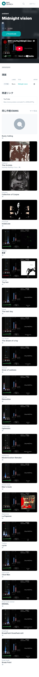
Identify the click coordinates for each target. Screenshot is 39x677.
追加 (10, 28)
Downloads (12, 34)
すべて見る (33, 111)
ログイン (32, 4)
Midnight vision (23, 84)
